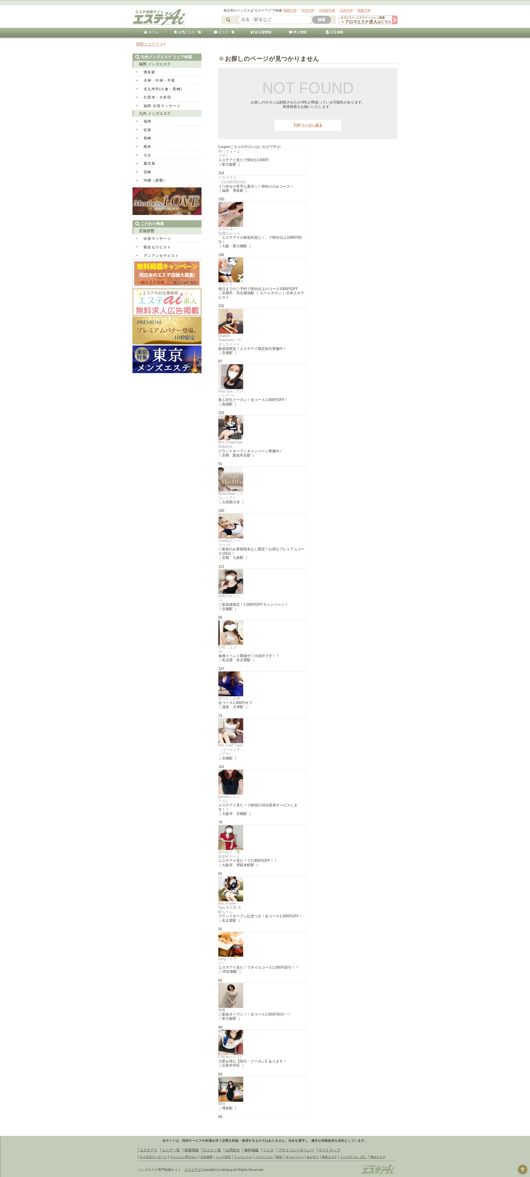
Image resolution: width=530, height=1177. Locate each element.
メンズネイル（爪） (353, 1157)
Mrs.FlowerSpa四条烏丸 (230, 444)
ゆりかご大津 (229, 698)
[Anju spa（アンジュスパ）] (262, 376)
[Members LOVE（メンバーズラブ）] (167, 214)
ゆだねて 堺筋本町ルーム (229, 854)
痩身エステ (329, 1157)
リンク (268, 1150)
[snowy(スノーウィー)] (262, 526)
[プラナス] (262, 269)
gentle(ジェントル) (229, 799)
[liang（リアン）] (262, 944)
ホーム (152, 32)
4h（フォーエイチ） (229, 153)
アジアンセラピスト (161, 256)
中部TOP (307, 10)
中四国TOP (327, 10)
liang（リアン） (227, 961)
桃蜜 (222, 1010)
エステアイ (149, 1150)
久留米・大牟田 (157, 97)
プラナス (225, 284)
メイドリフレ (264, 1157)
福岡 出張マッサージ (162, 106)
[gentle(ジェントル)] (262, 782)
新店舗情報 (262, 32)
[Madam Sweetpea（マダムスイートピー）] (262, 321)
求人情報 (299, 32)
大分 (148, 155)
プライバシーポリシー (296, 1150)
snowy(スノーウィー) (229, 542)
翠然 (222, 1104)
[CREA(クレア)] (262, 1042)
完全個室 (206, 1157)
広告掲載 (336, 32)
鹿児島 (149, 163)
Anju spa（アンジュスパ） (230, 393)
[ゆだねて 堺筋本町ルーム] (262, 837)
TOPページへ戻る (307, 125)
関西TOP (290, 10)
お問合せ (233, 1150)
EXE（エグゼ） (227, 649)
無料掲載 (251, 1150)
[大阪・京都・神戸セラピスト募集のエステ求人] (368, 23)
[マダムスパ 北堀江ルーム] (262, 214)
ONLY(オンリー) (229, 598)
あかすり (313, 1157)
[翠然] (262, 1089)
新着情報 (191, 1150)
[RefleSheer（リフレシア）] (262, 479)
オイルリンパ (294, 1157)
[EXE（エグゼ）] (262, 632)
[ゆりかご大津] (262, 683)
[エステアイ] (378, 1174)
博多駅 (149, 72)
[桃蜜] (262, 995)
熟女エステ (378, 1157)
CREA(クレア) (229, 1057)
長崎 (148, 138)
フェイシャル (243, 1157)
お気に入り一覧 (189, 32)
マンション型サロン (183, 1157)
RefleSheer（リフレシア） (230, 495)
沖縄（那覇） (155, 180)
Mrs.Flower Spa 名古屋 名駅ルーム (229, 907)
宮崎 (148, 172)
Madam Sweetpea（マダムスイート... (230, 340)
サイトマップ (329, 1150)
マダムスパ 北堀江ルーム (229, 231)
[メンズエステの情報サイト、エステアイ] (159, 24)
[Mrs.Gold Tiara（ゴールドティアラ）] (262, 730)
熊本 (148, 147)
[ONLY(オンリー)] (262, 581)
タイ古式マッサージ (153, 1157)
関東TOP (364, 10)
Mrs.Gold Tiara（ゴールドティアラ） (230, 749)
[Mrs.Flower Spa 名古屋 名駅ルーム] (262, 888)
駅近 (279, 1157)
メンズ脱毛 (223, 1157)
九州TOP (346, 10)
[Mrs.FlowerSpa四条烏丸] (262, 427)
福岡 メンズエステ (155, 64)
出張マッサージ (157, 239)
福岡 (148, 121)
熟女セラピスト (157, 247)
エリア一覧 (171, 1150)
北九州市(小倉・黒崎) (163, 89)
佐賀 (148, 130)
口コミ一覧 (226, 32)
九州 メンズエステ (155, 113)
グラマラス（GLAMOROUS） (233, 180)
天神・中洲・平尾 (159, 80)
